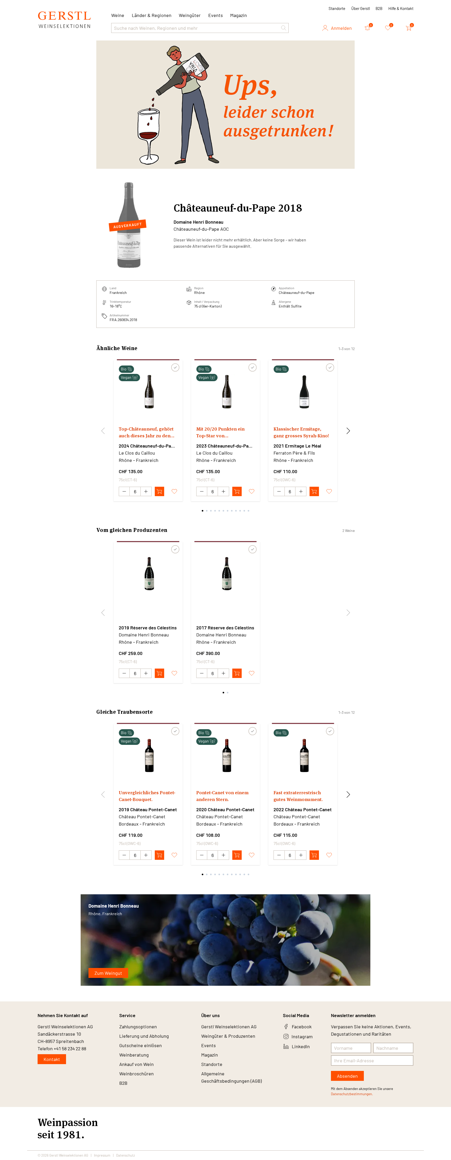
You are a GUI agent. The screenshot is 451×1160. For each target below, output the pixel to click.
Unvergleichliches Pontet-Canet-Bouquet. (147, 796)
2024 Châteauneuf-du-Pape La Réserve (147, 446)
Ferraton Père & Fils (294, 453)
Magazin (238, 15)
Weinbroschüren (136, 1073)
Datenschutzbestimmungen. (352, 1094)
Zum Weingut (108, 973)
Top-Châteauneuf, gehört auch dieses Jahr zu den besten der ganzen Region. (147, 432)
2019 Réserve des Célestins (148, 627)
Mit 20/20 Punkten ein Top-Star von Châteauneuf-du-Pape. (220, 432)
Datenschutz (125, 1155)
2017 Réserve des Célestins (225, 627)
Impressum (102, 1155)
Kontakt (52, 1059)
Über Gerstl (360, 8)
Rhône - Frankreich (138, 460)
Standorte (337, 8)
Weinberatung (134, 1055)
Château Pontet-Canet (142, 816)
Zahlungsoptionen (138, 1026)
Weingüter (190, 15)
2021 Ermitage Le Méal (297, 446)
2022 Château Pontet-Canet (303, 809)
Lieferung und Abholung (144, 1036)
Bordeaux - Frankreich (142, 824)
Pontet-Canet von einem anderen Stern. (222, 796)
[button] (284, 28)
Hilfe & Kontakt (400, 8)
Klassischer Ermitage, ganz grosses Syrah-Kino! (301, 432)
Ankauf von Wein (136, 1064)
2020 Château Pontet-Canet (225, 809)
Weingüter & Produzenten (228, 1036)
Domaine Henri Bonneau (198, 222)
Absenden (347, 1076)
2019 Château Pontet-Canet (148, 809)
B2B (379, 8)
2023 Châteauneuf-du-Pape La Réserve (225, 446)
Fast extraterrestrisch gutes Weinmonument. (298, 796)
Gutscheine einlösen (140, 1045)
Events (215, 15)
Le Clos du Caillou (137, 453)
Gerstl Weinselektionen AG (229, 1026)
